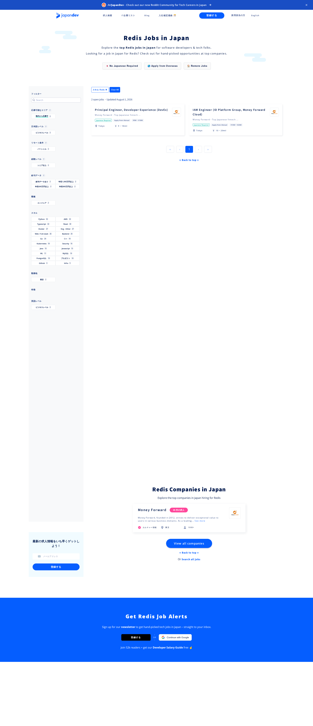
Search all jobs (191, 559)
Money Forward (152, 510)
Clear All (115, 89)
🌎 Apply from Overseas (163, 65)
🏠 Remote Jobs (197, 65)
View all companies (189, 543)
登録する (211, 15)
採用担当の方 (238, 15)
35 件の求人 (178, 509)
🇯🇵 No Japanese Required (122, 65)
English (255, 15)
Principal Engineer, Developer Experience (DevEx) (131, 110)
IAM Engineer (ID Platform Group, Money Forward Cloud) (229, 112)
